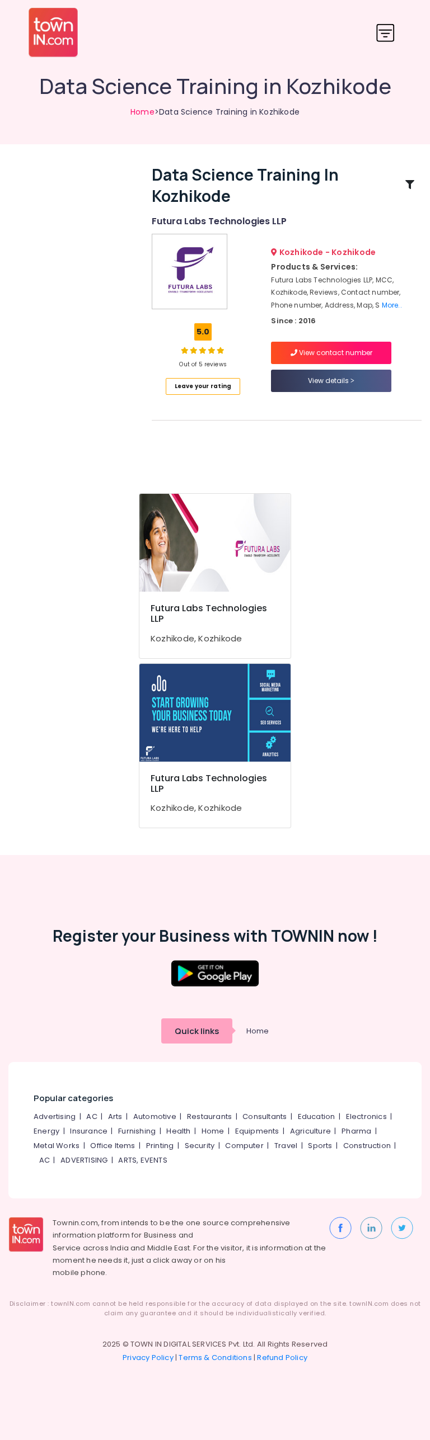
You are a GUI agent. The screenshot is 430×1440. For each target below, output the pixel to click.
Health (178, 1131)
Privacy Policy (148, 1357)
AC (91, 1116)
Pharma (356, 1131)
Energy (46, 1131)
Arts (115, 1116)
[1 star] (221, 350)
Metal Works (57, 1145)
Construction (367, 1145)
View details (329, 380)
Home (142, 111)
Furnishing (137, 1131)
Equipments (257, 1131)
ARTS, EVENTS (142, 1160)
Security (200, 1145)
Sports (320, 1145)
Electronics (366, 1116)
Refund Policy (282, 1357)
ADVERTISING (84, 1160)
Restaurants (209, 1116)
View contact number (334, 352)
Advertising (55, 1116)
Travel (285, 1145)
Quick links (197, 1031)
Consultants (264, 1116)
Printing (160, 1145)
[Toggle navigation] (385, 33)
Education (316, 1116)
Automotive (154, 1116)
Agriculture (310, 1131)
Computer (244, 1145)
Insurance (89, 1131)
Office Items (112, 1145)
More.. (392, 305)
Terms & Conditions (215, 1357)
